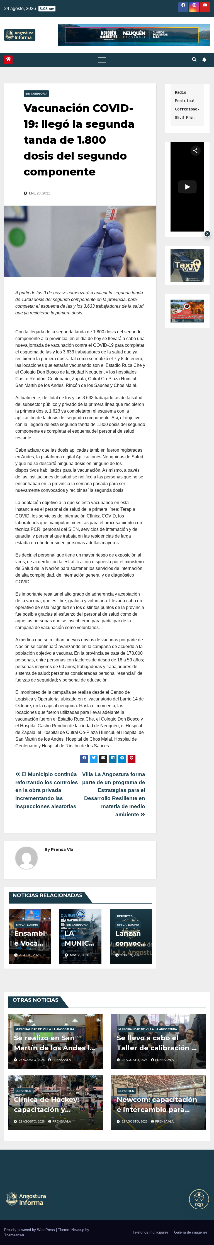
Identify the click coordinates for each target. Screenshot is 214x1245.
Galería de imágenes (191, 1232)
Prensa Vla (62, 849)
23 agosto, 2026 (32, 1059)
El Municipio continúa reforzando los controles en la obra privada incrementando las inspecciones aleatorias (46, 790)
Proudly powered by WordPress (30, 1230)
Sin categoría (36, 93)
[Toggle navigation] (102, 59)
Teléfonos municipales (151, 1232)
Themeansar (14, 1235)
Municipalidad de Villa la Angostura (45, 1029)
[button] (194, 59)
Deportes (125, 916)
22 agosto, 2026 (135, 1059)
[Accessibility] (199, 1199)
